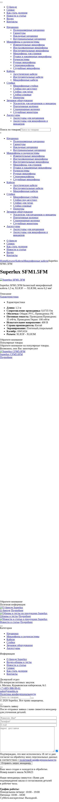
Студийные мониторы (25, 112)
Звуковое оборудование (20, 100)
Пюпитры (18, 97)
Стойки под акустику (25, 88)
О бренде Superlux (17, 659)
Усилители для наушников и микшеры (34, 103)
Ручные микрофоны (24, 62)
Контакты (12, 21)
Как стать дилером (17, 12)
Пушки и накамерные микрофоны (32, 56)
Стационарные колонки (26, 109)
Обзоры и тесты (9, 616)
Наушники (13, 27)
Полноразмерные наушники (29, 30)
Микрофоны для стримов (27, 53)
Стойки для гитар (23, 91)
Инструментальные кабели (28, 77)
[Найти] (32, 698)
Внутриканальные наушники (29, 38)
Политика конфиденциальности (18, 694)
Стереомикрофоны (23, 65)
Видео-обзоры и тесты (19, 662)
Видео (10, 18)
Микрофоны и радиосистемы (23, 41)
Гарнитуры (19, 33)
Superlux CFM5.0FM (11, 354)
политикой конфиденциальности (38, 760)
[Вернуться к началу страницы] (1, 625)
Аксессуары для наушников (28, 118)
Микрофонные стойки (25, 85)
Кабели (11, 71)
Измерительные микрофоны (29, 44)
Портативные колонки (25, 106)
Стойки (11, 82)
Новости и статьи (16, 15)
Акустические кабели (25, 74)
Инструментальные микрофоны (31, 50)
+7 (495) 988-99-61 (10, 688)
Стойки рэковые (22, 94)
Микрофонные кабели (25, 80)
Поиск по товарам (10, 129)
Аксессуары (13, 115)
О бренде (12, 7)
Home (3, 260)
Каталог (10, 260)
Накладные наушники (25, 36)
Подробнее (6, 357)
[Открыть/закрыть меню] (1, 2)
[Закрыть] (1, 704)
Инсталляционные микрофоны (30, 47)
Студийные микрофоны (26, 68)
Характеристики (9, 296)
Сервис (11, 9)
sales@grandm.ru (9, 691)
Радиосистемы (21, 59)
